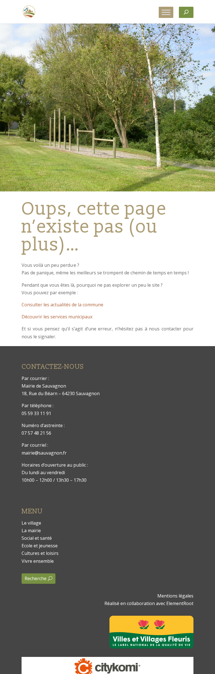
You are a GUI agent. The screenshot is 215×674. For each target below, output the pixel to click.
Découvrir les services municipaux (57, 317)
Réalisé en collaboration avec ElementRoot (148, 603)
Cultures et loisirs (40, 553)
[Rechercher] (186, 12)
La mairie (31, 530)
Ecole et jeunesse (40, 546)
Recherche (35, 578)
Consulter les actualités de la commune (62, 305)
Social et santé (37, 538)
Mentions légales (175, 596)
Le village (31, 523)
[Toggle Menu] (166, 12)
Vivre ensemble (38, 561)
